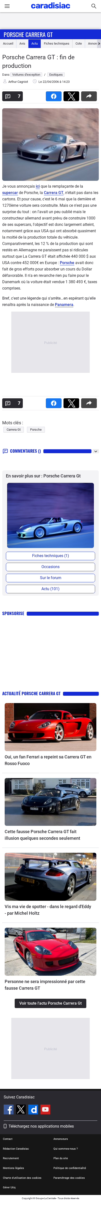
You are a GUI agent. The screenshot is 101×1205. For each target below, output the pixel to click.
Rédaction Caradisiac (16, 1148)
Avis (22, 43)
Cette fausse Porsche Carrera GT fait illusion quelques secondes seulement (42, 835)
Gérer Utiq (9, 1187)
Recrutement (11, 1158)
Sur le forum (50, 577)
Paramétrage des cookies (69, 1178)
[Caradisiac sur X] (21, 1110)
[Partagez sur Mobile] (90, 95)
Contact (8, 1139)
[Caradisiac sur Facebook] (9, 1110)
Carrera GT (53, 192)
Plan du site (60, 1158)
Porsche (67, 262)
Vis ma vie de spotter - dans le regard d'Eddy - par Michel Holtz (48, 910)
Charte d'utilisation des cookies (22, 1178)
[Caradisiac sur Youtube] (45, 1110)
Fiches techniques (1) (50, 555)
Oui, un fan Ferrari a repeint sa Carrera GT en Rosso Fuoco (48, 760)
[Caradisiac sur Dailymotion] (33, 1110)
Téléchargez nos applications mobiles (41, 1126)
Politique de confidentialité (69, 1168)
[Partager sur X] (72, 95)
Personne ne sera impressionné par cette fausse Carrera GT (45, 985)
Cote (79, 43)
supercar (10, 192)
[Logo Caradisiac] (50, 10)
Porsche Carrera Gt (28, 34)
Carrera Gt (14, 429)
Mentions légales (13, 1168)
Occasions (50, 566)
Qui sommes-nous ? (65, 1148)
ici (38, 186)
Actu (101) (50, 588)
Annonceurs (60, 1139)
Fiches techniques (56, 43)
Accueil (8, 43)
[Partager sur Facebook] (54, 95)
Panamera (64, 304)
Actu (34, 43)
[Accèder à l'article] (50, 727)
